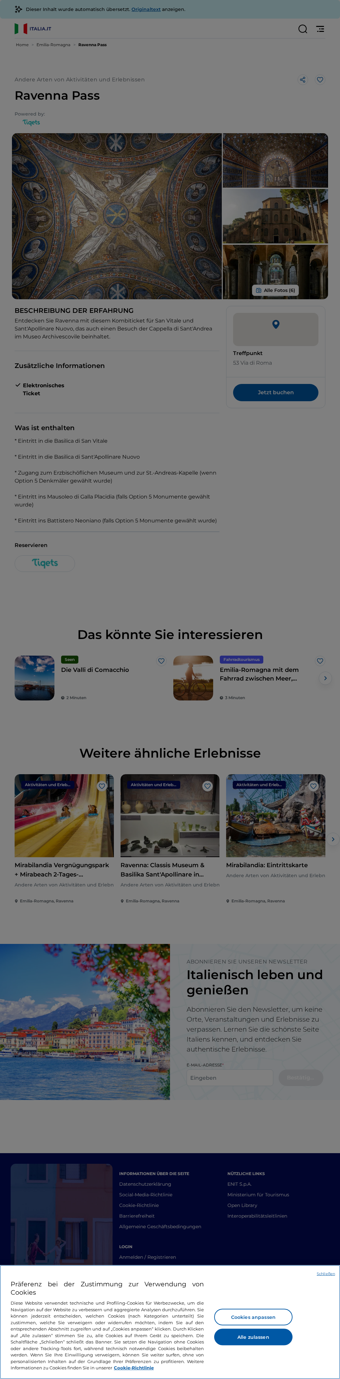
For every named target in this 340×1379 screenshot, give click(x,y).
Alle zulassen (253, 1337)
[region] (170, 1322)
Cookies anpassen (253, 1317)
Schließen (326, 1273)
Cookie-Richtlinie (134, 1367)
